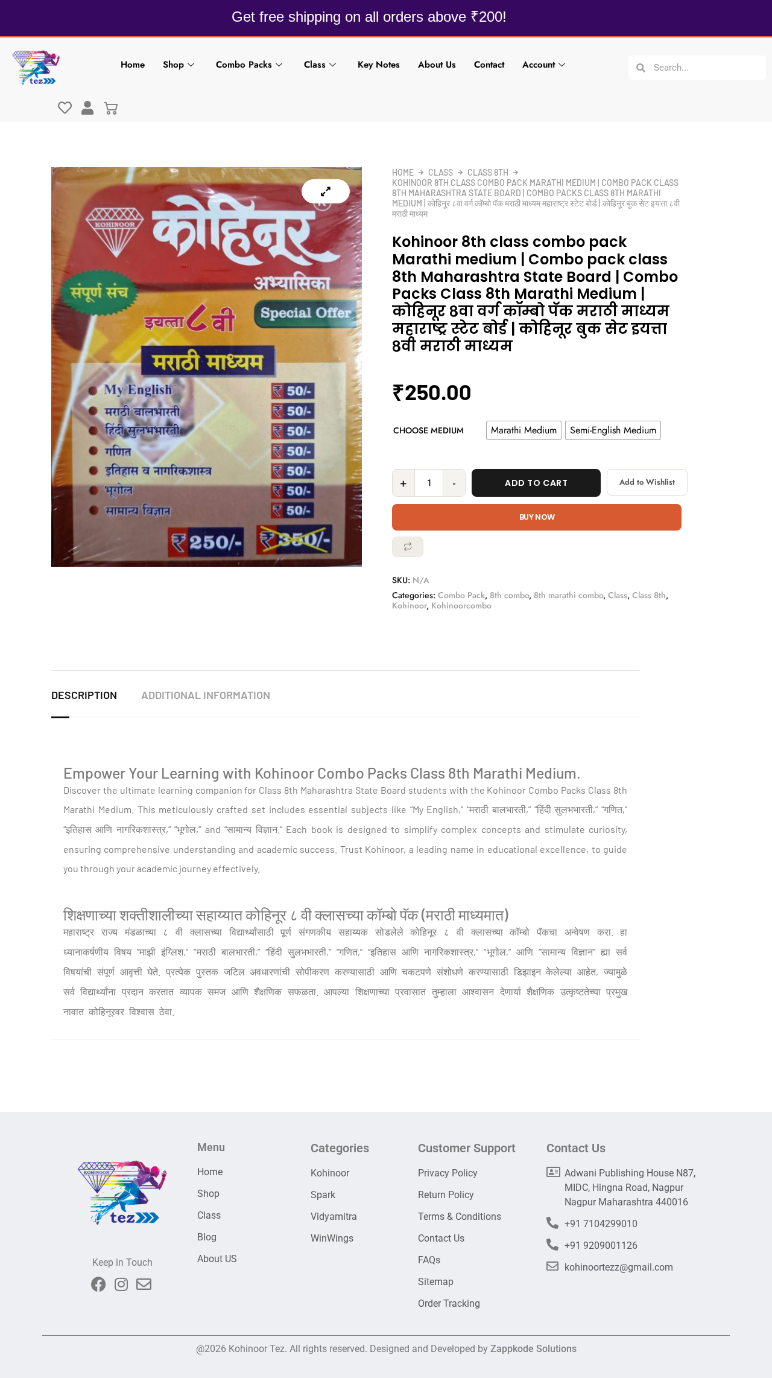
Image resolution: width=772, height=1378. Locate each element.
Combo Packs (244, 64)
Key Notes (379, 64)
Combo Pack (461, 595)
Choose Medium (428, 430)
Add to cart (536, 483)
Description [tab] (84, 694)
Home (133, 64)
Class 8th (487, 172)
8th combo (509, 595)
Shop (173, 64)
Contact (489, 64)
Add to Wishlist (647, 482)
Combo (543, 790)
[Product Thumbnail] (326, 191)
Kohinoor (409, 605)
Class (315, 64)
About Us (437, 64)
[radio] (524, 430)
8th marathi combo (568, 595)
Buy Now (537, 517)
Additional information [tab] (205, 694)
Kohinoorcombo (461, 605)
